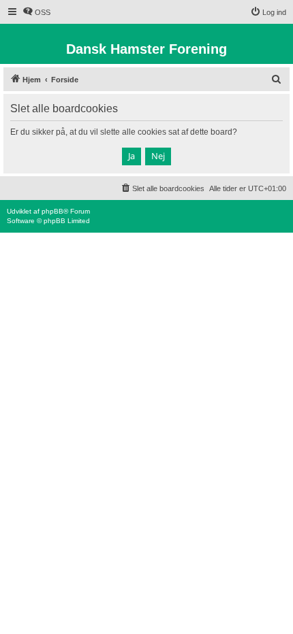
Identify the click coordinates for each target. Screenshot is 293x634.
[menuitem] (36, 12)
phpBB (52, 211)
